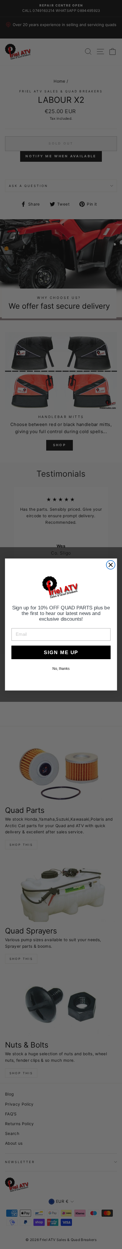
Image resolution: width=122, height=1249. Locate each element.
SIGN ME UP (61, 652)
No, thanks (60, 668)
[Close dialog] (110, 565)
